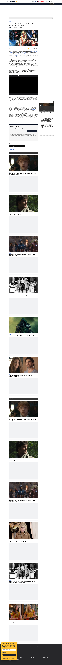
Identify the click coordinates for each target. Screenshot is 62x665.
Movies (18, 3)
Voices (22, 3)
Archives (32, 657)
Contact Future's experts (24, 653)
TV (14, 3)
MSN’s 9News (16, 55)
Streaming (32, 3)
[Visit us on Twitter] (37, 1)
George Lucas (23, 52)
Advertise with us (45, 657)
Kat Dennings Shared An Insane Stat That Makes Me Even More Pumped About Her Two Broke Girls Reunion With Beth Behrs (47, 120)
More (44, 3)
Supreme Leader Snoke (27, 120)
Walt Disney (32, 103)
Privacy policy (33, 653)
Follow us (31, 48)
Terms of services (21, 133)
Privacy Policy (10, 658)
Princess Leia (34, 109)
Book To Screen (38, 3)
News (12, 3)
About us (32, 655)
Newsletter (35, 48)
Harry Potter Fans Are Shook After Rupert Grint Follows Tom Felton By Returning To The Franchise (46, 109)
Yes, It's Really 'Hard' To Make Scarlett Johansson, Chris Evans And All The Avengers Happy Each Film (46, 114)
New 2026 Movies (34, 18)
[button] (52, 1)
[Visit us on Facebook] (35, 1)
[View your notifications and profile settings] (49, 1)
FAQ (42, 655)
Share (11, 48)
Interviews (27, 3)
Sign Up (9, 654)
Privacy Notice (12, 134)
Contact (21, 657)
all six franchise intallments (23, 53)
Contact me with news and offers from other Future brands (9, 652)
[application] (23, 85)
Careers (21, 655)
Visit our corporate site (45, 646)
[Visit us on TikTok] (43, 1)
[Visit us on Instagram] (38, 1)
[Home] (9, 4)
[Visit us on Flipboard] (42, 1)
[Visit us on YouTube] (40, 1)
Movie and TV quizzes (43, 18)
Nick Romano (15, 27)
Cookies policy (44, 653)
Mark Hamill (25, 100)
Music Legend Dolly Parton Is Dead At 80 (21, 18)
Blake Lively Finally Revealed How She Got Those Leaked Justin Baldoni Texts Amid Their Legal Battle (47, 126)
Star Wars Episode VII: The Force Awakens (16, 146)
